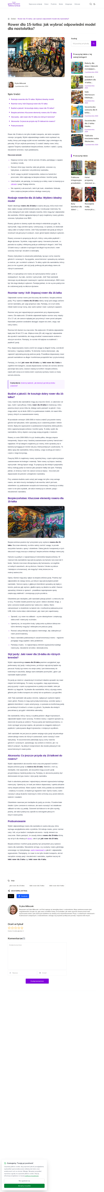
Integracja (68, 4)
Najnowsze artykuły (35, 4)
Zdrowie (77, 4)
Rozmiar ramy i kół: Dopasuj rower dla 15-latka (29, 104)
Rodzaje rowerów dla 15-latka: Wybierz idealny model (32, 99)
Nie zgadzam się (24, 1181)
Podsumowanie (17, 126)
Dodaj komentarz (37, 981)
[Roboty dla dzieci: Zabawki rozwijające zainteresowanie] (77, 68)
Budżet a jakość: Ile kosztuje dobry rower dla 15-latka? (32, 108)
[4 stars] (18, 927)
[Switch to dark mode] (94, 4)
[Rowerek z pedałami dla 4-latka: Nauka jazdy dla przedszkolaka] (77, 82)
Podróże (54, 4)
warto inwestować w (38, 850)
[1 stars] (9, 927)
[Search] (91, 4)
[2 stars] (12, 927)
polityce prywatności (32, 1176)
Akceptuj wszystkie (24, 1186)
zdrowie (14, 184)
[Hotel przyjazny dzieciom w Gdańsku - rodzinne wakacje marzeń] (90, 167)
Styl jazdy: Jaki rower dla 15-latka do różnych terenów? (33, 117)
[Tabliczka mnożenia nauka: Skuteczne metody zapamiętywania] (77, 140)
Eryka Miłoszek (20, 83)
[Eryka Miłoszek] (11, 85)
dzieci (30, 839)
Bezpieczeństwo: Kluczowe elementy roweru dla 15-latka (33, 113)
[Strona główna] (8, 19)
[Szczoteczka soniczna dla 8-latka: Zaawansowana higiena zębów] (77, 112)
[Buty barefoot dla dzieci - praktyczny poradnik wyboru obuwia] (76, 194)
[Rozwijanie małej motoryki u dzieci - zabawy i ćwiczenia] (90, 194)
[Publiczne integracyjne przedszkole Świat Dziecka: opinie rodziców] (76, 167)
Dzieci (46, 4)
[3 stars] (15, 927)
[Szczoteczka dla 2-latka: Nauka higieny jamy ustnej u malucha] (77, 126)
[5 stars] (21, 927)
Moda (61, 4)
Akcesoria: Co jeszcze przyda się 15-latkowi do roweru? (33, 121)
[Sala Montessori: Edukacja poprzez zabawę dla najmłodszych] (77, 97)
